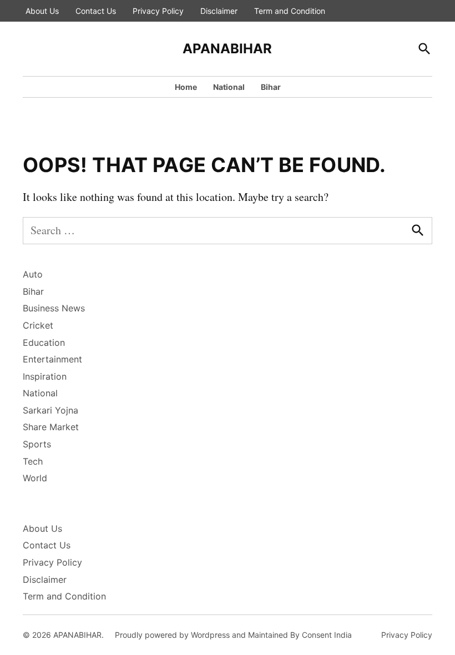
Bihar (271, 87)
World (35, 477)
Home (186, 87)
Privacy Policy (158, 11)
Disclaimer (218, 11)
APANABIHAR (227, 49)
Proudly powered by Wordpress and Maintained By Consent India (233, 634)
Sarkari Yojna (50, 410)
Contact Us (95, 11)
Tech (33, 461)
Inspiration (45, 376)
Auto (33, 274)
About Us (42, 11)
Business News (54, 308)
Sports (37, 444)
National (229, 87)
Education (44, 342)
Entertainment (52, 359)
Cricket (38, 325)
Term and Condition (289, 11)
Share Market (51, 426)
